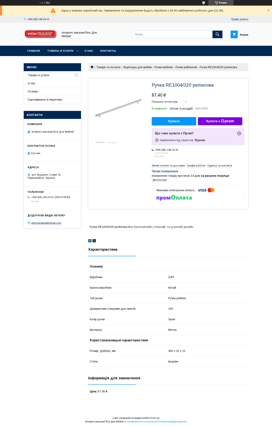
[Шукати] (217, 34)
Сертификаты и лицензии (45, 99)
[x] (94, 241)
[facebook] (90, 241)
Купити (174, 121)
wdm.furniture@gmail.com (46, 222)
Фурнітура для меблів (137, 67)
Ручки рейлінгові (186, 67)
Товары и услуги (60, 50)
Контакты (108, 50)
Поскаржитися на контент (140, 421)
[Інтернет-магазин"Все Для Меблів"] (40, 40)
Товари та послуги (108, 67)
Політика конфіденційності (172, 421)
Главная (33, 50)
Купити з (213, 121)
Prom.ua (154, 418)
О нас (88, 50)
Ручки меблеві (164, 67)
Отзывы (33, 91)
